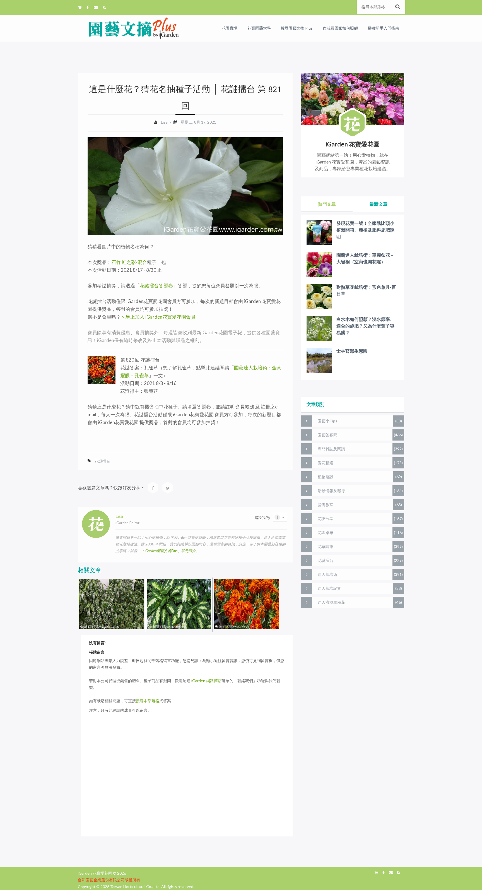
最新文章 (378, 203)
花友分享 (325, 518)
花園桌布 (325, 532)
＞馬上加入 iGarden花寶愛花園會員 (158, 317)
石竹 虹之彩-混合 (129, 262)
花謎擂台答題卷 (156, 285)
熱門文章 (327, 203)
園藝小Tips (327, 420)
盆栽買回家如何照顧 (340, 28)
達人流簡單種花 (331, 602)
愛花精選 (325, 462)
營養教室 (325, 504)
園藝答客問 (327, 434)
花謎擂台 (102, 461)
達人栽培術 (327, 574)
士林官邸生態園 (352, 350)
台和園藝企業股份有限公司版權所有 (109, 879)
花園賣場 (229, 28)
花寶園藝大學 (259, 28)
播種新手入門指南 (383, 28)
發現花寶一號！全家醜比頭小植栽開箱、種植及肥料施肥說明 (365, 229)
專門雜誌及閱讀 (331, 448)
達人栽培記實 (329, 588)
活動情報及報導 (331, 490)
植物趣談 (325, 476)
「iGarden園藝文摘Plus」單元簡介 (168, 551)
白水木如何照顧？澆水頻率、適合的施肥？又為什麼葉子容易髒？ (365, 325)
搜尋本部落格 (147, 700)
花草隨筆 (325, 546)
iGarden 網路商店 (206, 680)
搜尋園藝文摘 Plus (297, 28)
